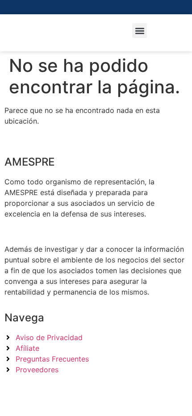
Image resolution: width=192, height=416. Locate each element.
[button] (139, 30)
